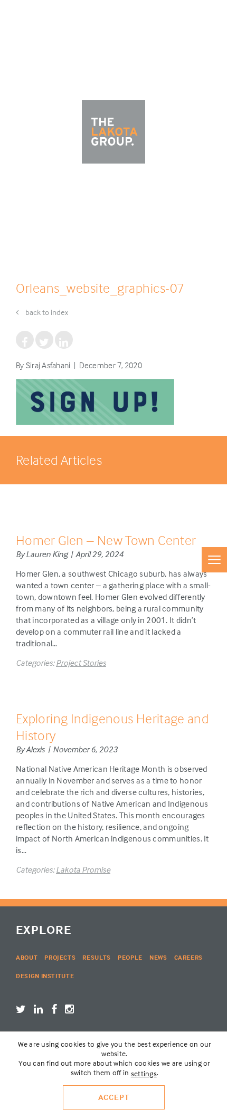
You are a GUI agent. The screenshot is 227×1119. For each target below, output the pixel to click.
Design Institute (45, 976)
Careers (188, 957)
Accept (113, 1097)
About (26, 957)
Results (96, 957)
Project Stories (81, 662)
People (130, 957)
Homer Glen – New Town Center (106, 540)
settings (144, 1073)
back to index (46, 312)
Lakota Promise (83, 869)
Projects (59, 957)
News (158, 957)
